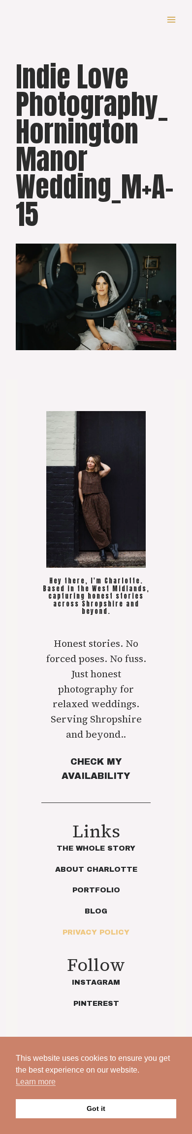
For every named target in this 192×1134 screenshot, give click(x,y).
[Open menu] (171, 19)
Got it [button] (96, 1108)
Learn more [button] (36, 1082)
